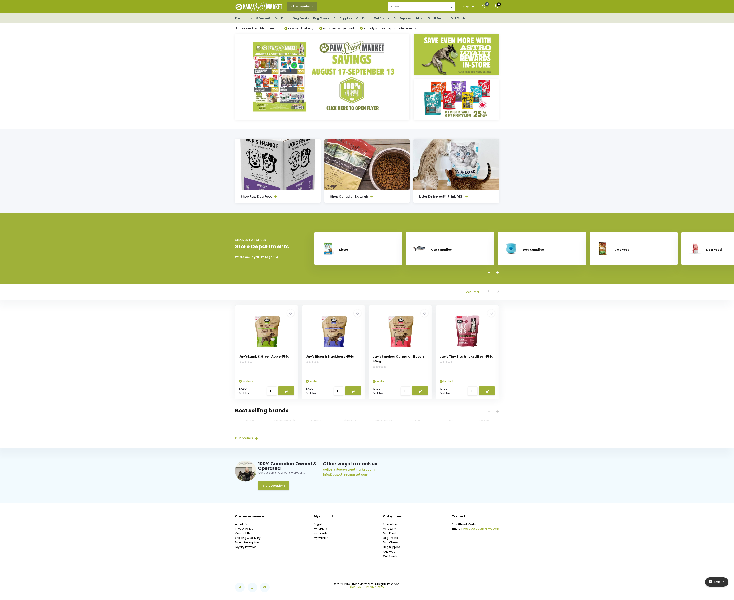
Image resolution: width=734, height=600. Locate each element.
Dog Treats (301, 18)
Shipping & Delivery (248, 538)
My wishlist (321, 538)
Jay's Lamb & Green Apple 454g (264, 356)
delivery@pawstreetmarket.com (349, 469)
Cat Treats (381, 18)
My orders (320, 529)
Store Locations (273, 486)
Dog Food (281, 18)
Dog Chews (321, 18)
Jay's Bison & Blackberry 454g (330, 356)
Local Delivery (300, 28)
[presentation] (489, 273)
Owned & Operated (338, 28)
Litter (420, 18)
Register (319, 524)
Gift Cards (458, 18)
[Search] (450, 6)
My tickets (320, 533)
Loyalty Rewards (245, 547)
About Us (241, 524)
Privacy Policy (244, 529)
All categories (300, 6)
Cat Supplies (403, 18)
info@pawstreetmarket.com (345, 474)
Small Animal (437, 18)
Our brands (244, 438)
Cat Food (362, 18)
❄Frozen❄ (263, 18)
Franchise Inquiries (247, 542)
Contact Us (242, 533)
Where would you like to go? (255, 257)
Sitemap (355, 587)
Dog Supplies (342, 18)
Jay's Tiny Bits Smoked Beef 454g (467, 356)
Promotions (243, 18)
